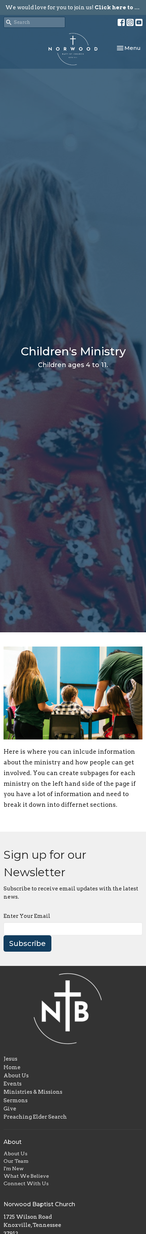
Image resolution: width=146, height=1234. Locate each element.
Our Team (16, 1161)
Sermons (16, 1100)
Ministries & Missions (33, 1092)
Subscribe (27, 943)
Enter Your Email (27, 916)
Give (10, 1108)
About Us (16, 1075)
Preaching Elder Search (35, 1117)
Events (13, 1084)
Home (12, 1067)
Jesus (10, 1059)
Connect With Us (26, 1183)
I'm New (14, 1168)
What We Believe (26, 1176)
